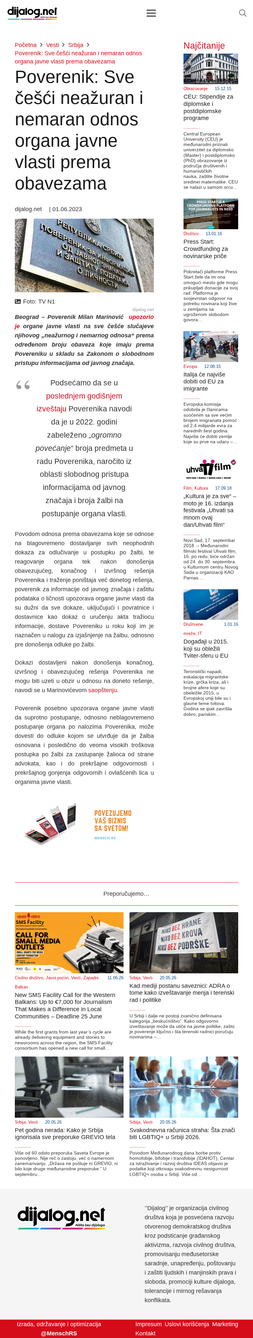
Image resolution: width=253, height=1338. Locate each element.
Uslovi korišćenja (187, 1324)
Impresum (148, 1324)
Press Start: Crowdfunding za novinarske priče (205, 248)
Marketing (225, 1324)
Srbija (134, 978)
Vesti (76, 978)
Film (187, 488)
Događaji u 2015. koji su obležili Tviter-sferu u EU (205, 648)
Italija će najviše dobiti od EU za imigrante (204, 381)
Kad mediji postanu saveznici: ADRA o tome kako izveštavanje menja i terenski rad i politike (181, 993)
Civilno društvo (29, 978)
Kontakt (145, 1333)
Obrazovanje (195, 88)
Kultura (201, 488)
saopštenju (102, 690)
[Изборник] (151, 13)
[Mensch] (84, 800)
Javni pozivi (57, 978)
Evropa (190, 366)
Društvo (190, 233)
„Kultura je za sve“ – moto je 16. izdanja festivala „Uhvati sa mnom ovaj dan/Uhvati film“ (209, 510)
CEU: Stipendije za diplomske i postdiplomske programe (208, 107)
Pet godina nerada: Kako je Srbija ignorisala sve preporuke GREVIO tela (65, 1134)
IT (200, 633)
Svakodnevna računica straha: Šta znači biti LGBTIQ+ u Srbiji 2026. (182, 1134)
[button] (243, 13)
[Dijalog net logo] (32, 13)
